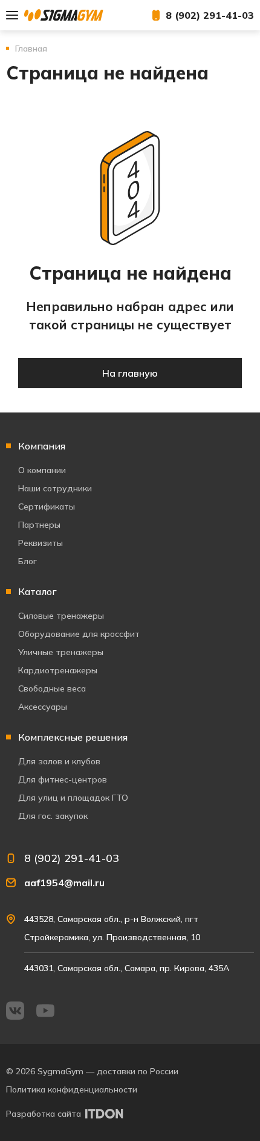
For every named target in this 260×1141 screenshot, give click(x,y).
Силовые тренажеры (61, 615)
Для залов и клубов (59, 761)
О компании (42, 470)
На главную (130, 373)
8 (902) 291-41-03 (210, 15)
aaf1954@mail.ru (64, 883)
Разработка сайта (43, 1113)
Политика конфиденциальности (71, 1089)
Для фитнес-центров (62, 779)
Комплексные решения (73, 737)
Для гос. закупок (53, 815)
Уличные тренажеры (60, 652)
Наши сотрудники (55, 488)
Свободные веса (52, 688)
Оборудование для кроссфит (79, 633)
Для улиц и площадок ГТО (73, 797)
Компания (41, 446)
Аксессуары (42, 706)
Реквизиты (40, 542)
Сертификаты (46, 506)
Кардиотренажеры (57, 670)
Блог (27, 561)
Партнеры (39, 524)
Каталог (37, 591)
